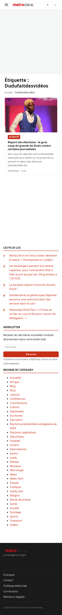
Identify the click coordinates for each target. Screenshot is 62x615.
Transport (16, 520)
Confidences (17, 399)
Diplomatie (17, 411)
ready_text (16, 491)
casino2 (15, 394)
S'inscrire (31, 354)
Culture (14, 407)
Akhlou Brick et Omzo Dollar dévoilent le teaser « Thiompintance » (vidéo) (33, 258)
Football (15, 441)
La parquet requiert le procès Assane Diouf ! (32, 287)
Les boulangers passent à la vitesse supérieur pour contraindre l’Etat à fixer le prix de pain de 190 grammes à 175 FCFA (33, 272)
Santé (13, 504)
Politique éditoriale (15, 586)
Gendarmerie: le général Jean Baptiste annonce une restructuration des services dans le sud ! (33, 299)
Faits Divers (17, 436)
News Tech (16, 478)
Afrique (14, 382)
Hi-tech (14, 445)
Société (14, 508)
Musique (15, 466)
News (13, 474)
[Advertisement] (31, 41)
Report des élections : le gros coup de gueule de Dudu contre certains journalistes (29, 145)
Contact (8, 580)
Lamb (13, 457)
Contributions (18, 403)
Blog (13, 386)
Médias (14, 462)
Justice (14, 453)
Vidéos (14, 525)
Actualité (14, 137)
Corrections (10, 591)
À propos (9, 575)
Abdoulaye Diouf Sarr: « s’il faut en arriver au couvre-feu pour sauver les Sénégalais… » (32, 314)
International (18, 449)
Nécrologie (17, 470)
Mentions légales (14, 597)
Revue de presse (20, 499)
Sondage (15, 512)
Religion (15, 495)
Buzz (13, 390)
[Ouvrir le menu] (6, 5)
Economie (16, 415)
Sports (14, 516)
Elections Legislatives (23, 432)
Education (16, 420)
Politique (15, 487)
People (14, 483)
